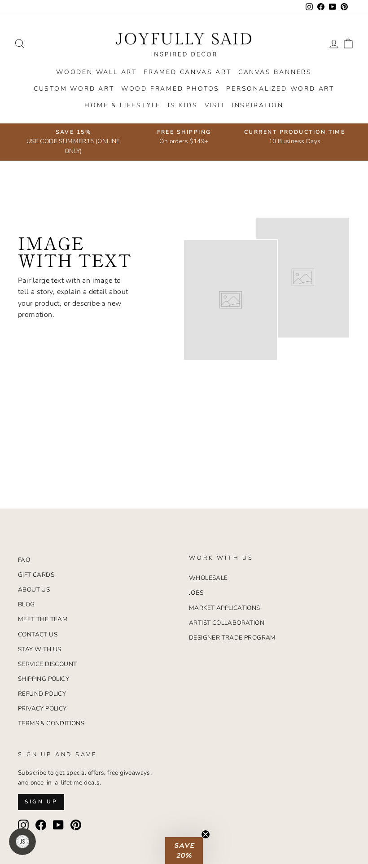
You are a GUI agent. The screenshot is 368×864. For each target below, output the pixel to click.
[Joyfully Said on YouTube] (58, 825)
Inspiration (258, 105)
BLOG (26, 604)
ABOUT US (34, 589)
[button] (184, 850)
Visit (215, 105)
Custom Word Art (74, 88)
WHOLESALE (208, 578)
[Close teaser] (205, 834)
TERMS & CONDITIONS (51, 723)
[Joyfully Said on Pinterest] (75, 825)
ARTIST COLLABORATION (226, 622)
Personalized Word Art (280, 88)
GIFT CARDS (36, 574)
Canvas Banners (275, 72)
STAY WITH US (39, 649)
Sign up (41, 801)
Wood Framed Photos (170, 88)
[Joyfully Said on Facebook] (40, 825)
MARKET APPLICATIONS (224, 608)
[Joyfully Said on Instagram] (23, 825)
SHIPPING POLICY (43, 679)
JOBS (196, 592)
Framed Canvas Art (188, 72)
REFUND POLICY (42, 693)
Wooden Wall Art (96, 72)
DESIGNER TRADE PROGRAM (232, 637)
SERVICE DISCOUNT (47, 664)
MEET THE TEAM (43, 619)
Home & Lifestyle (122, 105)
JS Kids (182, 105)
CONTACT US (37, 634)
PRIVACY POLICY (42, 708)
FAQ (24, 560)
